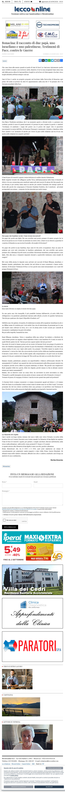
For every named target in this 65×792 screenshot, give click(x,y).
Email (35, 482)
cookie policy (14, 775)
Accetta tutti (49, 786)
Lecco (5, 61)
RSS (33, 764)
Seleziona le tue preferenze (18, 786)
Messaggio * (6, 491)
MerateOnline (16, 764)
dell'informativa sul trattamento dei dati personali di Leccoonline (19, 509)
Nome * (4, 482)
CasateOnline (26, 764)
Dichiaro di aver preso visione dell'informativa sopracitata (22, 514)
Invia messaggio (10, 527)
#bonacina (6, 466)
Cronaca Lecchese (8, 54)
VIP (43, 764)
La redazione (6, 764)
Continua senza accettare (54, 768)
